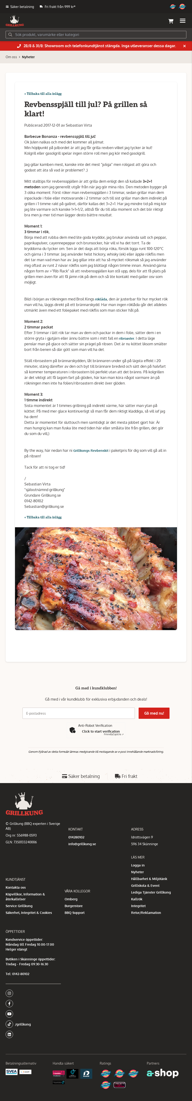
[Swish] (25, 1072)
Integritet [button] (138, 906)
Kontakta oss (16, 887)
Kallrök (136, 899)
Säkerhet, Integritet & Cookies (29, 913)
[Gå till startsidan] (15, 20)
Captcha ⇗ (114, 734)
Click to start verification (101, 731)
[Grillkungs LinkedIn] (33, 1034)
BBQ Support (75, 913)
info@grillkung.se (82, 844)
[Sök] (10, 34)
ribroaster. (127, 338)
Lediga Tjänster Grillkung (151, 892)
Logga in (138, 865)
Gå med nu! (154, 713)
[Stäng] (184, 46)
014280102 (76, 837)
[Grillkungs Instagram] (32, 993)
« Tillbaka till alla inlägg (43, 94)
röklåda (101, 299)
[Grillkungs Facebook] (32, 1003)
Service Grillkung (19, 906)
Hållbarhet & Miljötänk (149, 879)
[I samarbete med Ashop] (163, 1073)
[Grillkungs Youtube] (32, 1014)
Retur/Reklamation (146, 913)
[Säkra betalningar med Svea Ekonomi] (12, 1072)
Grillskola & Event (145, 885)
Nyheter (28, 57)
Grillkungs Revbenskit (90, 451)
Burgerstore (74, 906)
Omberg (71, 899)
